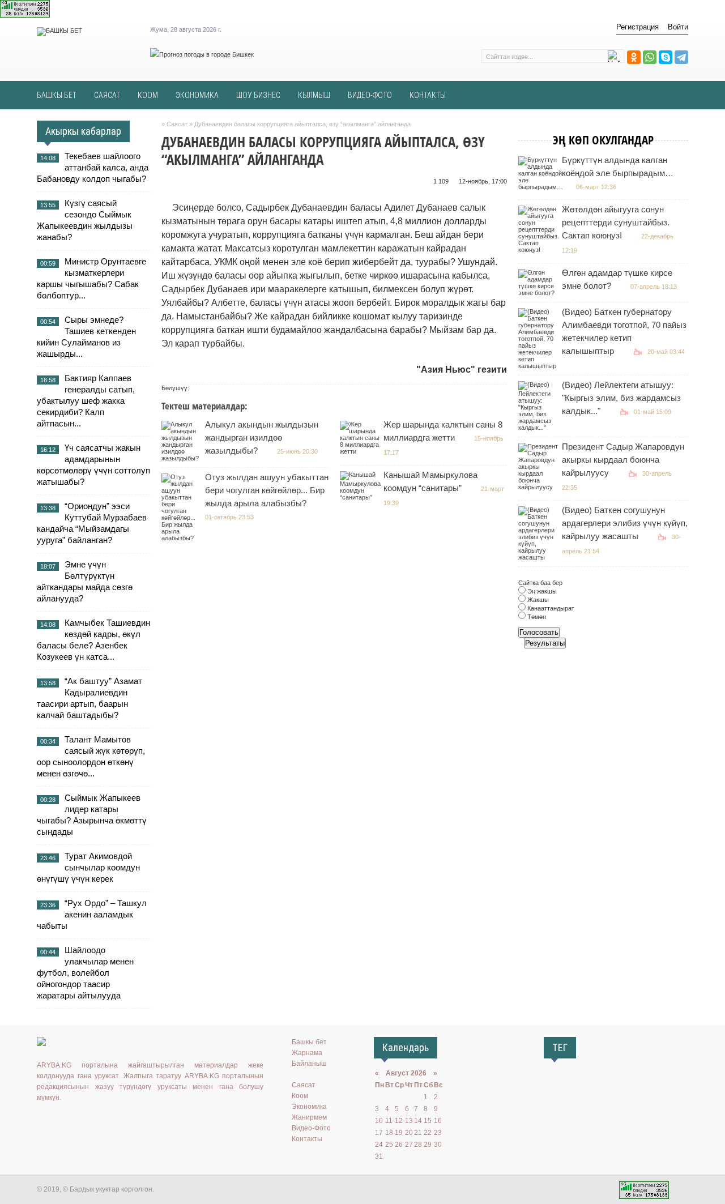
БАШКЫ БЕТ (56, 95)
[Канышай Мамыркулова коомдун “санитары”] (361, 497)
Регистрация (637, 27)
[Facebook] (93, 1121)
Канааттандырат (550, 608)
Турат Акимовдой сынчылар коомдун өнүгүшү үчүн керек (88, 867)
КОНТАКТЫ (428, 95)
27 (409, 1145)
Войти (678, 27)
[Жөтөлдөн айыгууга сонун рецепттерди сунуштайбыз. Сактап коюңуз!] (540, 249)
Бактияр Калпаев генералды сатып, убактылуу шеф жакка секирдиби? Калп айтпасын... (86, 400)
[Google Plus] (109, 1121)
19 (399, 1133)
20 (409, 1133)
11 (389, 1121)
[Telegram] (681, 57)
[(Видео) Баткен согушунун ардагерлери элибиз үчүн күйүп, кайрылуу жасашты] (539, 557)
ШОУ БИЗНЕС (258, 95)
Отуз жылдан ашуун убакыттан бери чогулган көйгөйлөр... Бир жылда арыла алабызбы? (267, 490)
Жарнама (307, 1053)
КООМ (148, 95)
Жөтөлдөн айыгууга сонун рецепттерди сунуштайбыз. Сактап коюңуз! (615, 222)
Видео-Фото (311, 1128)
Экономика (309, 1107)
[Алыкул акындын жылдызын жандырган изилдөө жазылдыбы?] (182, 458)
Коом (300, 1096)
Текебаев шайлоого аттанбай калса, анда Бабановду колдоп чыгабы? (92, 167)
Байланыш (309, 1064)
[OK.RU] (60, 1121)
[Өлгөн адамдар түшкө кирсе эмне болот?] (539, 292)
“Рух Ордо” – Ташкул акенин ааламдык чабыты (92, 914)
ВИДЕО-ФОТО (370, 95)
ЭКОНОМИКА (197, 95)
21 (418, 1133)
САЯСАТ (107, 95)
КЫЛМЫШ (314, 95)
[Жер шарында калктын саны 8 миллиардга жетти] (361, 451)
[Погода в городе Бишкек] (202, 54)
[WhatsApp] (649, 57)
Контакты (307, 1139)
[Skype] (665, 57)
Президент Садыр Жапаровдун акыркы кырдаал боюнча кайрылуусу (623, 459)
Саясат (303, 1085)
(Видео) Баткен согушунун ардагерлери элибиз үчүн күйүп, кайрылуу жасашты (625, 523)
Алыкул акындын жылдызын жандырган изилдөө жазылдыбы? (261, 437)
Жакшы (537, 599)
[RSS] (126, 1121)
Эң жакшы (541, 591)
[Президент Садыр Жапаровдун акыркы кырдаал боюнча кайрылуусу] (539, 487)
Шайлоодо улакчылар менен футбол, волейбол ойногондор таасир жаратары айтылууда (85, 972)
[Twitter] (76, 1121)
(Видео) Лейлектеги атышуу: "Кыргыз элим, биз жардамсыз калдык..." (621, 398)
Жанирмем (309, 1117)
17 (379, 1133)
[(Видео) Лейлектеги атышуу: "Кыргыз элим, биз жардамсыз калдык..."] (539, 427)
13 (409, 1121)
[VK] (43, 1121)
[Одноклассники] (634, 57)
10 (379, 1121)
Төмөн (536, 616)
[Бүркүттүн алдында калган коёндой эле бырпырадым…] (542, 186)
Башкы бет (309, 1042)
